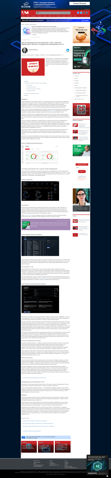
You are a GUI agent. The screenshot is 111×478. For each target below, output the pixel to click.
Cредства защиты (36, 462)
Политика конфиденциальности (71, 467)
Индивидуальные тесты (54, 465)
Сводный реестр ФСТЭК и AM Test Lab (81, 96)
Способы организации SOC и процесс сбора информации (36, 83)
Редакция (66, 462)
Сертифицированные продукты (80, 87)
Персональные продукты (81, 92)
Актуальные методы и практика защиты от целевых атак (34, 377)
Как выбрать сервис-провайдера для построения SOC (44, 447)
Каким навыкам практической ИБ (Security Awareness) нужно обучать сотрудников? (38, 426)
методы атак (51, 110)
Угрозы (34, 463)
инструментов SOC (28, 215)
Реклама (51, 462)
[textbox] (82, 164)
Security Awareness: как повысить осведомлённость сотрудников (35, 420)
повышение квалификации (43, 278)
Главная (22, 24)
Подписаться (81, 171)
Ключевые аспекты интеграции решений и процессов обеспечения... (28, 447)
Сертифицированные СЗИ (38, 465)
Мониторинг (30, 85)
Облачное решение (31, 90)
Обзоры (76, 85)
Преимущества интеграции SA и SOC (32, 93)
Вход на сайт (87, 9)
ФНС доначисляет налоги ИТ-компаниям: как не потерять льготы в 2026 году (84, 220)
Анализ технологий (32, 24)
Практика (76, 78)
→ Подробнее (34, 34)
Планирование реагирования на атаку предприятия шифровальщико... (61, 447)
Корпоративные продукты (81, 90)
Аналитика (27, 24)
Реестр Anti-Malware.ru (37, 466)
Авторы (66, 465)
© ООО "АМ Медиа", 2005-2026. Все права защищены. (55, 474)
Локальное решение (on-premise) (34, 88)
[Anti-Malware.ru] (25, 12)
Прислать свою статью (79, 99)
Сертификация (52, 463)
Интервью (76, 80)
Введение (26, 81)
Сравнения (76, 83)
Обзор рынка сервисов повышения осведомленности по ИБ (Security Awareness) (38, 423)
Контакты (66, 463)
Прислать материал (68, 466)
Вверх (67, 50)
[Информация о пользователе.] (25, 50)
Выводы (26, 95)
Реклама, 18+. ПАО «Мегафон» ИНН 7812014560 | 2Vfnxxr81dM (62, 220)
